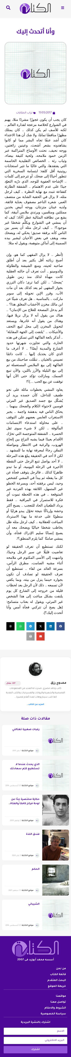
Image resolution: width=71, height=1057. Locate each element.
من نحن (61, 968)
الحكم (36, 869)
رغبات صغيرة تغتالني (26, 729)
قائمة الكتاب (58, 974)
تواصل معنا (58, 1002)
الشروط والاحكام (55, 1008)
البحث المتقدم (56, 980)
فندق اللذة (33, 834)
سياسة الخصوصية (53, 1014)
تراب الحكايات (24, 113)
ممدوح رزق (58, 683)
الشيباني (34, 904)
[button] (60, 626)
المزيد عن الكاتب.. (35, 704)
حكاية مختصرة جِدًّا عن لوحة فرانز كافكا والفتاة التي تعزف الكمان (25, 803)
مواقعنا (61, 996)
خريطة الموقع (57, 986)
